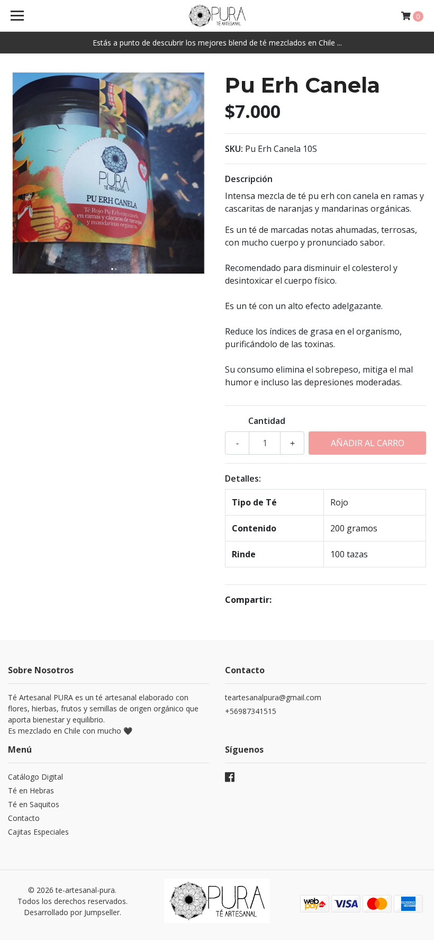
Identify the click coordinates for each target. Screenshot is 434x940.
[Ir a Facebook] (229, 779)
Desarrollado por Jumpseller (72, 912)
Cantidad (266, 421)
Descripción (249, 179)
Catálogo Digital (35, 777)
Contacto (24, 818)
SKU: (234, 149)
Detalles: (243, 478)
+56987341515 (250, 711)
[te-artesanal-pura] (216, 16)
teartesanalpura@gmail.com (273, 697)
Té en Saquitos (33, 804)
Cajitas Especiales (38, 832)
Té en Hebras (31, 790)
